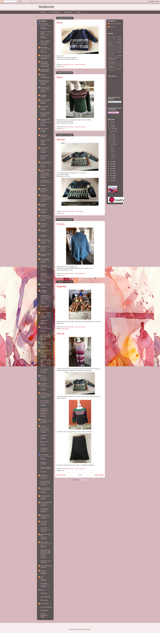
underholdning (111, 69)
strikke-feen (43, 188)
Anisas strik (43, 320)
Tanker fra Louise (45, 561)
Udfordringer (43, 572)
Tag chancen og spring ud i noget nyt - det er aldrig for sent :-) (45, 552)
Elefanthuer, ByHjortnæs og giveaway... (44, 413)
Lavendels (43, 74)
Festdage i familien (114, 43)
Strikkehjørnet (44, 215)
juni (112, 137)
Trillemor (43, 375)
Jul (108, 47)
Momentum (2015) (45, 315)
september (114, 131)
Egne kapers (43, 76)
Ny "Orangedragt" (44, 516)
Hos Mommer (44, 24)
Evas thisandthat (45, 113)
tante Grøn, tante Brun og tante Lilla (45, 335)
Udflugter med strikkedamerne (114, 66)
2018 (111, 126)
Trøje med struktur (45, 529)
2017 (111, 161)
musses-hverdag (45, 254)
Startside (42, 12)
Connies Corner (44, 488)
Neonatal (119, 49)
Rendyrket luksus (44, 449)
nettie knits (43, 521)
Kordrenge (43, 211)
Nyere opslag (61, 475)
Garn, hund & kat (45, 100)
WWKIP (114, 70)
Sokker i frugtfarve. (45, 57)
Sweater (61, 139)
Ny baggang (111, 50)
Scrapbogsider (44, 306)
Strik (63, 66)
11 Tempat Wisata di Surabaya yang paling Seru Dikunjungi (46, 198)
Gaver (109, 46)
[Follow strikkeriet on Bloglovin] (114, 102)
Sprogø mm (43, 497)
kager (111, 47)
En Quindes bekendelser (43, 409)
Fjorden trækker (44, 42)
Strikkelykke (43, 475)
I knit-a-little (43, 583)
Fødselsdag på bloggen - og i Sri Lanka (44, 300)
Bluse (59, 22)
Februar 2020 (43, 108)
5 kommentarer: (79, 211)
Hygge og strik (44, 515)
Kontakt (78, 12)
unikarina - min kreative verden (44, 88)
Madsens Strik (44, 442)
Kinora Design (44, 603)
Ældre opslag (99, 475)
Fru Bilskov (43, 448)
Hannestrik (43, 204)
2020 (111, 122)
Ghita (41, 285)
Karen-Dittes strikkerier (43, 384)
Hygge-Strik (43, 135)
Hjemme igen (43, 82)
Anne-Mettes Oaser (45, 162)
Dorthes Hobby (44, 401)
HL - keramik (44, 369)
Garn (115, 45)
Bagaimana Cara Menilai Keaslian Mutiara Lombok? (44, 429)
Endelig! (42, 437)
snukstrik (43, 462)
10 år (41, 443)
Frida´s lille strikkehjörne (44, 62)
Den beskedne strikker (44, 148)
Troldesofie (43, 435)
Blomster (110, 37)
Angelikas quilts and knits (45, 120)
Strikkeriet (46, 7)
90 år (109, 36)
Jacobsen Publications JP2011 (44, 615)
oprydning (114, 52)
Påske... (42, 578)
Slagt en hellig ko (45, 41)
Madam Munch (44, 69)
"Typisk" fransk (44, 537)
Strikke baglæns (45, 240)
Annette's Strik (44, 106)
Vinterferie (110, 70)
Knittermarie (44, 235)
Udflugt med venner (116, 64)
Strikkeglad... (44, 195)
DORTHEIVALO (44, 81)
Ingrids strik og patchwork (44, 247)
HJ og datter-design (46, 607)
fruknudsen (43, 265)
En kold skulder (44, 503)
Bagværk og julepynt (116, 36)
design (114, 39)
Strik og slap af (44, 343)
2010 (111, 178)
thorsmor (43, 570)
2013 (111, 171)
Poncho (61, 224)
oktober (113, 128)
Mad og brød (65, 328)
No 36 (42, 577)
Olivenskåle (43, 371)
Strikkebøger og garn (114, 60)
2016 (111, 164)
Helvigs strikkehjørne (115, 23)
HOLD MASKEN (44, 259)
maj (112, 139)
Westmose (43, 419)
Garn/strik (119, 45)
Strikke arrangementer (114, 57)
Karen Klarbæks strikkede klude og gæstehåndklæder (45, 174)
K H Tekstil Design (45, 284)
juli (112, 135)
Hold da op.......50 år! (45, 241)
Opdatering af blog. (45, 483)
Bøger (113, 37)
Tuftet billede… (44, 90)
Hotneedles (43, 593)
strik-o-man (43, 327)
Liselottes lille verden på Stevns (45, 296)
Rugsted (119, 52)
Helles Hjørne (44, 128)
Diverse (119, 39)
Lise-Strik (43, 426)
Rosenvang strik (45, 496)
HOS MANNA (44, 610)
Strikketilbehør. (111, 63)
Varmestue (118, 69)
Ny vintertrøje (43, 151)
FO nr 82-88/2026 (44, 64)
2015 (111, 166)
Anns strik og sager (46, 502)
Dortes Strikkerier (45, 481)
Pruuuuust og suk (44, 585)
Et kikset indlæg (44, 190)
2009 (111, 180)
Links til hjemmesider (54, 12)
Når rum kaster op (44, 338)
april (112, 142)
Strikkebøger (112, 59)
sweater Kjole (43, 308)
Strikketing (43, 95)
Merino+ (42, 157)
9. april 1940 (43, 523)
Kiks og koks (44, 600)
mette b (42, 590)
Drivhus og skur (112, 40)
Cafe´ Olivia (43, 209)
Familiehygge (118, 42)
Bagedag (61, 286)
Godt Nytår (43, 556)
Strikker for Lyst (45, 55)
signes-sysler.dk (45, 596)
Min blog (42, 249)
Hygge (119, 46)
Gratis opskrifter (68, 12)
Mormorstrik (44, 542)
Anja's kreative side (46, 565)
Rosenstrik (43, 223)
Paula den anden (44, 476)
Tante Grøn (43, 393)
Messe (115, 49)
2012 (111, 173)
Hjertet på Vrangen (45, 467)
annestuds (43, 290)
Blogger (89, 629)
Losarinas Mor (44, 508)
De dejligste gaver (45, 260)
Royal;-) (42, 322)
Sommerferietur (112, 55)
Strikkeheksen (44, 181)
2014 (111, 168)
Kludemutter (44, 47)
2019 (111, 124)
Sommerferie (111, 53)
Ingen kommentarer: (80, 64)
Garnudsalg (43, 155)
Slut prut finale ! (44, 510)
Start (80, 475)
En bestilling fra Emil (45, 421)
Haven (116, 46)
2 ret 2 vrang (44, 454)
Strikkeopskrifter (112, 61)
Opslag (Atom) (83, 480)
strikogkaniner (44, 230)
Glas (113, 46)
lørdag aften (43, 101)
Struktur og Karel (44, 225)
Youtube (42, 143)
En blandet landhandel (43, 274)
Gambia (110, 45)
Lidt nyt (60, 333)
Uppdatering (43, 114)
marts (113, 144)
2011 (111, 175)
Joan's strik (43, 528)
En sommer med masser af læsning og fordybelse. (45, 278)
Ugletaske (43, 130)
